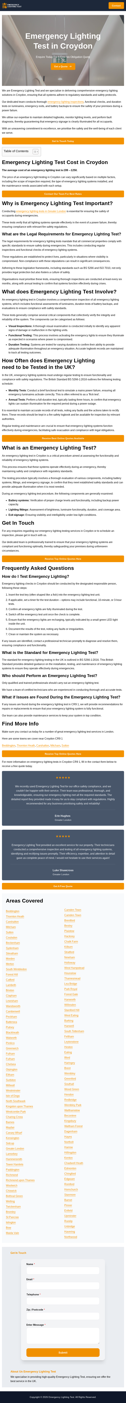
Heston (68, 1047)
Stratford (69, 952)
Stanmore (70, 1194)
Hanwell (69, 1026)
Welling (10, 1201)
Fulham (10, 1053)
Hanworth (70, 999)
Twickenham (13, 1206)
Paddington (12, 1169)
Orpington (11, 1069)
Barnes (10, 1122)
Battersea (11, 1022)
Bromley (11, 1211)
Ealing (68, 1052)
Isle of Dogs (13, 1095)
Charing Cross (14, 1117)
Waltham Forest (73, 1126)
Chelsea (11, 1064)
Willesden (70, 1004)
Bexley (68, 925)
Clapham (11, 995)
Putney (10, 1027)
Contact (116, 5)
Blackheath (12, 1032)
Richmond (12, 1175)
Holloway (69, 962)
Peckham (11, 1016)
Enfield (68, 1210)
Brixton (10, 990)
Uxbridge (69, 1226)
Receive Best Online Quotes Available (63, 438)
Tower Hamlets (14, 1164)
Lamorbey (12, 1153)
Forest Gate (71, 994)
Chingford (70, 1173)
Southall (69, 1084)
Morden (10, 958)
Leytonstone (71, 1041)
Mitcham (55, 745)
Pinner (68, 1205)
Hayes (68, 1136)
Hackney (69, 936)
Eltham (10, 1074)
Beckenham (13, 942)
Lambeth (11, 985)
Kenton (68, 1157)
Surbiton (11, 1080)
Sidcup (10, 1143)
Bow (8, 1227)
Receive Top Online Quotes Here (63, 559)
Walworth (11, 1037)
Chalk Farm (71, 941)
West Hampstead (74, 967)
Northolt (69, 1142)
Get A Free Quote (63, 886)
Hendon (69, 1094)
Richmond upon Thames (20, 1180)
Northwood (70, 1237)
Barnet (68, 1200)
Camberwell (13, 1011)
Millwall (10, 1085)
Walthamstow (72, 1110)
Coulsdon (11, 937)
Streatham (12, 953)
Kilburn (68, 946)
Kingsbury (70, 1120)
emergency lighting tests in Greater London (41, 211)
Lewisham (12, 1000)
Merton (10, 964)
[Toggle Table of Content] (34, 151)
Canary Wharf (14, 1132)
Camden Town (72, 909)
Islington (11, 1222)
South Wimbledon (16, 969)
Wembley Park (72, 1105)
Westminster (13, 1090)
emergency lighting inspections (66, 101)
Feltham (69, 1036)
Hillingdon (70, 1152)
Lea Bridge (70, 983)
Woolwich (11, 1185)
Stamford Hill (71, 1010)
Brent (67, 1068)
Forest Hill (12, 974)
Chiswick (11, 1190)
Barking (68, 1020)
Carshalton (42, 745)
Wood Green (71, 1089)
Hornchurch (71, 1189)
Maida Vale (12, 1233)
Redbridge (70, 1099)
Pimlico (10, 1043)
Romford (69, 1184)
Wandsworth (13, 1006)
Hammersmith (14, 1159)
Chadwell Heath (73, 1163)
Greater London (15, 1148)
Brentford (69, 920)
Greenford (70, 1078)
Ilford (67, 1057)
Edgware (69, 1178)
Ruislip (68, 1221)
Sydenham (12, 948)
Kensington (12, 1138)
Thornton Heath (26, 745)
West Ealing (71, 1015)
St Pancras (12, 1217)
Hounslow (70, 973)
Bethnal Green (14, 1196)
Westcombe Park (16, 1111)
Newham (69, 957)
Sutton (65, 745)
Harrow (68, 1147)
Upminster (70, 1215)
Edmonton (70, 1168)
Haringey (69, 1062)
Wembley (69, 1073)
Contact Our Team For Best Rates (63, 194)
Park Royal (70, 989)
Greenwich (12, 1048)
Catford (10, 979)
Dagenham (70, 1131)
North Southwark (15, 1101)
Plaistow (69, 931)
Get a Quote (61, 66)
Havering (69, 1231)
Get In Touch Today (63, 141)
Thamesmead (72, 978)
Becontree (70, 1115)
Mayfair (10, 1127)
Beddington (8, 745)
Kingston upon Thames (19, 1106)
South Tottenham (74, 1031)
